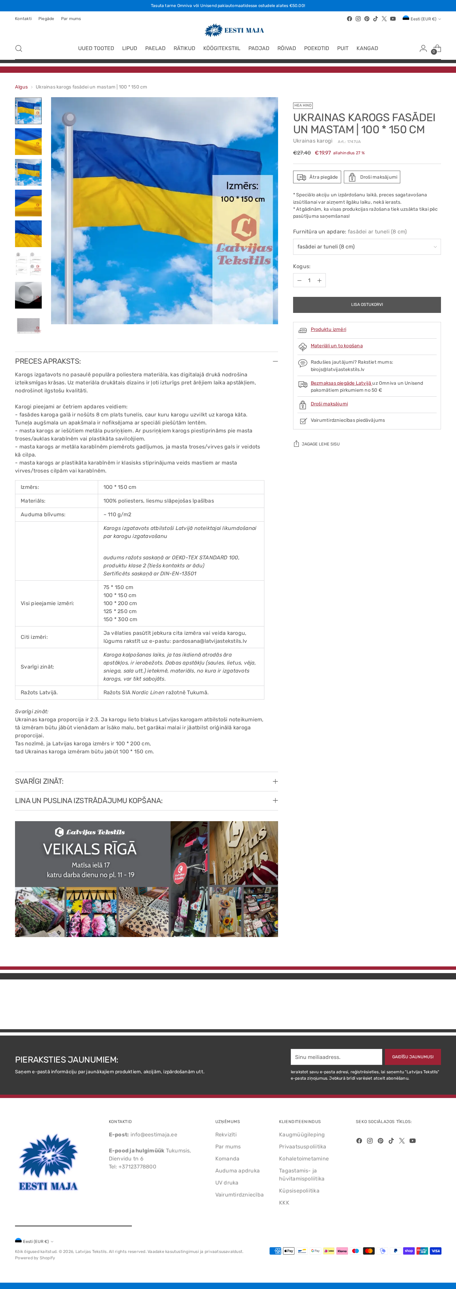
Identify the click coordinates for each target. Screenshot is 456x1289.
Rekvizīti (226, 1134)
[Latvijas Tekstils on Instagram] (358, 19)
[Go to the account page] (423, 48)
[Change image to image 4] (28, 203)
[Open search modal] (18, 48)
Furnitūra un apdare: (350, 232)
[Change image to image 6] (28, 264)
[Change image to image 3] (28, 172)
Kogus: (301, 266)
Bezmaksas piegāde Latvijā (342, 383)
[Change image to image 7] (28, 295)
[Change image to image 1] (28, 111)
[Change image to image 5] (28, 233)
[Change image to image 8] (28, 326)
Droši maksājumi (329, 404)
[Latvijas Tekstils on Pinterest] (367, 19)
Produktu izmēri (328, 330)
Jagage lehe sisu (321, 444)
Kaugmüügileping (302, 1134)
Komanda (227, 1158)
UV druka (227, 1182)
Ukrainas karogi (313, 141)
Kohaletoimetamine (304, 1158)
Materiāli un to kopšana (337, 346)
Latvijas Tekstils (91, 1251)
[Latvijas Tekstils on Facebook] (350, 19)
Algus (21, 87)
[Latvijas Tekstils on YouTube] (393, 19)
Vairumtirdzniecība (239, 1194)
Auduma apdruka (237, 1170)
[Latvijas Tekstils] (228, 30)
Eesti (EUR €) (423, 18)
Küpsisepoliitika (299, 1190)
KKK (284, 1203)
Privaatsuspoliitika (302, 1146)
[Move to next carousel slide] (435, 1006)
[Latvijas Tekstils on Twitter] (384, 19)
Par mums (228, 1146)
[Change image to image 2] (28, 141)
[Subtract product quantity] (299, 280)
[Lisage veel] (319, 280)
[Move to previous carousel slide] (420, 1006)
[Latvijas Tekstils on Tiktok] (376, 19)
